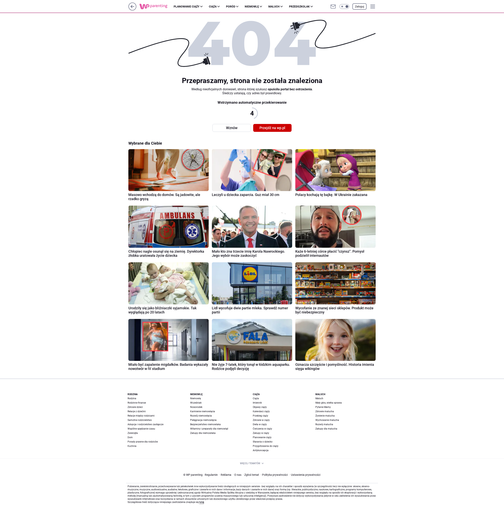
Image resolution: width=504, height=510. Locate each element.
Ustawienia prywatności (305, 474)
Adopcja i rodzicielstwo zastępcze (145, 424)
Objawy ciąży (260, 407)
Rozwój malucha (324, 424)
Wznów (231, 128)
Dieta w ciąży (260, 424)
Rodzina (132, 398)
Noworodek (196, 407)
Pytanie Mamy (323, 407)
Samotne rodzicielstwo (140, 420)
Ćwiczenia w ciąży (262, 428)
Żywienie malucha (325, 415)
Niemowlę (252, 6)
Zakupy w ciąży (261, 433)
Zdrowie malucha (324, 411)
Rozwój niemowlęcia (201, 415)
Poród (230, 6)
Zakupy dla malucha (326, 428)
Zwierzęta (133, 433)
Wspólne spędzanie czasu (141, 428)
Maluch (274, 6)
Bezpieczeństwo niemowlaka (205, 424)
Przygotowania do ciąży (265, 446)
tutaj (201, 502)
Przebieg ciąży (260, 415)
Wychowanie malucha (327, 420)
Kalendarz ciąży (261, 411)
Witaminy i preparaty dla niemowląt (209, 428)
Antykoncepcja (261, 450)
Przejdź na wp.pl (272, 128)
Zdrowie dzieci (135, 407)
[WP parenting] (156, 6)
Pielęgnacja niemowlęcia (203, 420)
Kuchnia (132, 446)
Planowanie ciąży (186, 6)
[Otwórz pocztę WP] (333, 6)
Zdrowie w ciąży (261, 420)
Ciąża (213, 6)
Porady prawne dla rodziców (143, 441)
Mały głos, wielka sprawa (328, 402)
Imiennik (257, 402)
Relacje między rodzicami (141, 415)
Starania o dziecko (262, 441)
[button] (344, 6)
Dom (130, 437)
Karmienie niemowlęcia (202, 411)
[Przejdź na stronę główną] (132, 9)
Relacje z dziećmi (137, 411)
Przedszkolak (299, 6)
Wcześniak (196, 402)
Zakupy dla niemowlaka (203, 433)
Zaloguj (359, 6)
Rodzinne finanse (137, 402)
